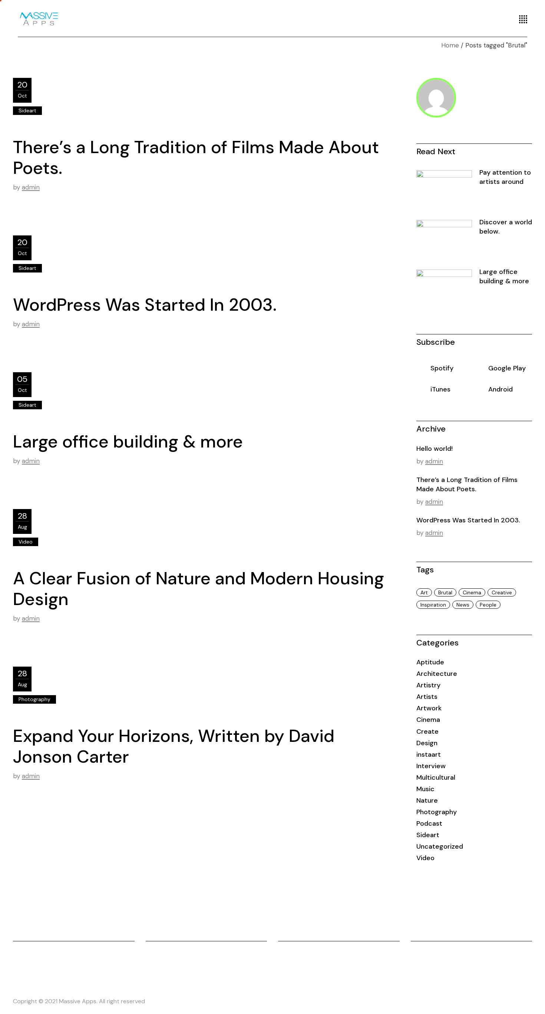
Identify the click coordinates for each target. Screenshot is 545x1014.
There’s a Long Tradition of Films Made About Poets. (196, 157)
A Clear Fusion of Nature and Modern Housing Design (198, 589)
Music (425, 789)
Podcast (429, 823)
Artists (426, 696)
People (488, 604)
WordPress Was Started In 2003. (145, 304)
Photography (34, 699)
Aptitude (430, 662)
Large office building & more (128, 441)
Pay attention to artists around (505, 177)
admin (31, 187)
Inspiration (433, 604)
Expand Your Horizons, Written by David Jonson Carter (173, 746)
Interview (431, 766)
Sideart (27, 110)
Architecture (436, 673)
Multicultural (435, 777)
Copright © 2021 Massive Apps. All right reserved (79, 1001)
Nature (427, 800)
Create (427, 731)
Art (424, 592)
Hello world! (434, 448)
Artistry (428, 685)
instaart (428, 754)
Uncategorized (439, 846)
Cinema (472, 592)
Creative (502, 592)
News (462, 604)
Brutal (445, 592)
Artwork (429, 708)
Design (426, 743)
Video (26, 541)
